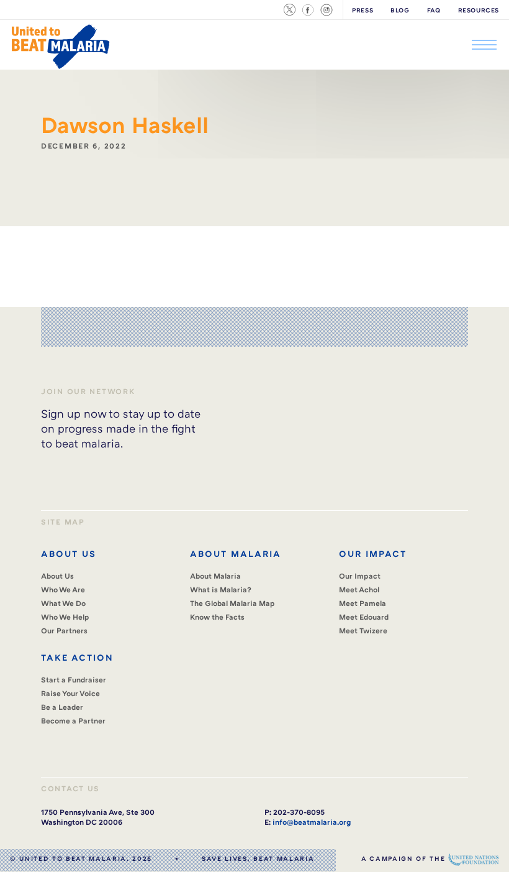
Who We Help (65, 617)
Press (362, 10)
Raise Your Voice (70, 693)
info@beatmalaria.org (312, 822)
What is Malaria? (220, 589)
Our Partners (64, 630)
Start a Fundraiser (73, 679)
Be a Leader (62, 707)
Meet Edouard (364, 617)
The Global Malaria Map (232, 603)
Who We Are (63, 589)
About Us (57, 576)
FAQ (434, 10)
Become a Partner (73, 720)
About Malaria (215, 576)
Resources (479, 10)
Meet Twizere (363, 630)
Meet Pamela (362, 603)
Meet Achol (359, 589)
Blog (399, 10)
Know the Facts (217, 617)
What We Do (63, 603)
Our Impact (360, 576)
